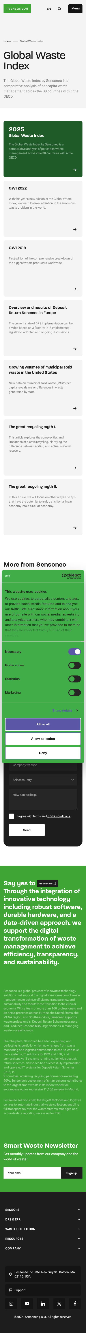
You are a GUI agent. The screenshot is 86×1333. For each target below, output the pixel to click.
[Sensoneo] (17, 8)
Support (20, 1290)
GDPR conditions (58, 816)
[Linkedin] (43, 1303)
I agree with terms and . (44, 816)
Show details (62, 710)
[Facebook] (75, 1303)
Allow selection (43, 739)
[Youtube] (27, 1303)
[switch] (74, 665)
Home (7, 41)
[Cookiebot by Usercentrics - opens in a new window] (62, 576)
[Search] (59, 8)
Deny (43, 753)
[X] (59, 1303)
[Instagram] (11, 1303)
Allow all (43, 724)
